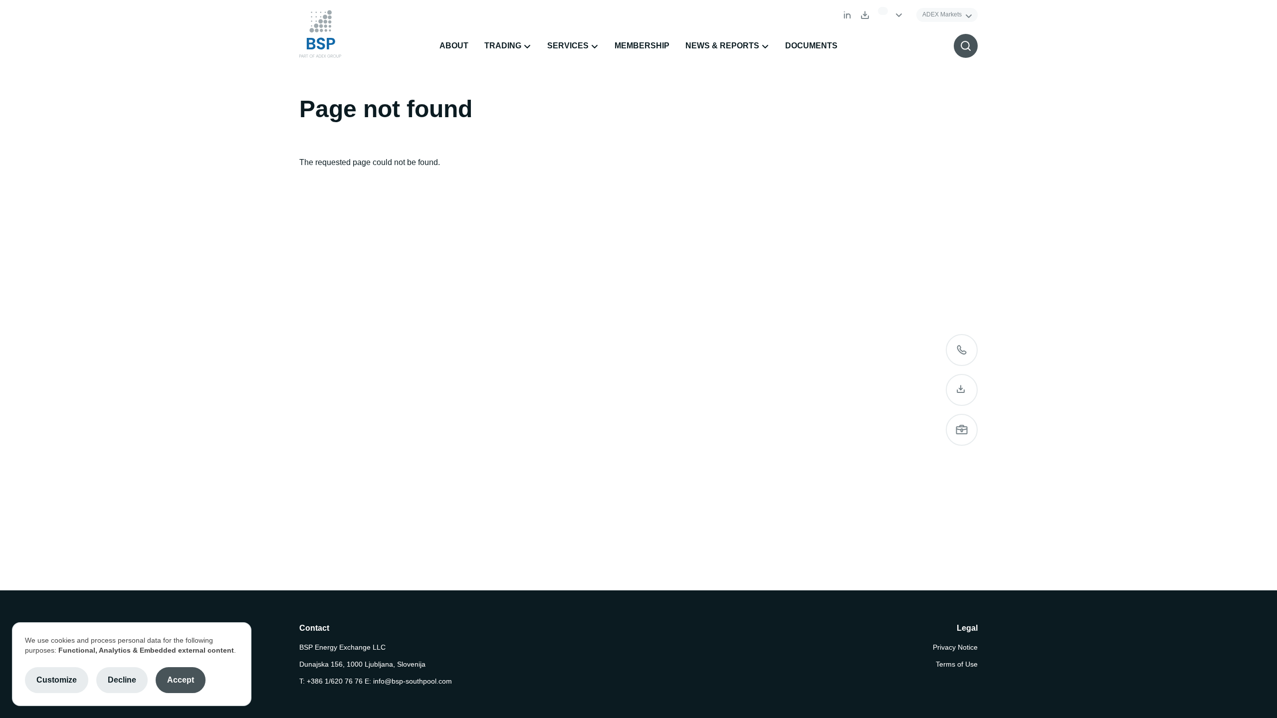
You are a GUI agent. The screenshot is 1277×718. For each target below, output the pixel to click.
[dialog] (131, 664)
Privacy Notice (955, 647)
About (453, 45)
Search (966, 46)
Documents (811, 45)
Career (962, 430)
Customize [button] (56, 680)
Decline (122, 680)
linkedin (847, 15)
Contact (962, 350)
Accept (180, 680)
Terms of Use (957, 664)
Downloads (865, 15)
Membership (642, 45)
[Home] (320, 34)
